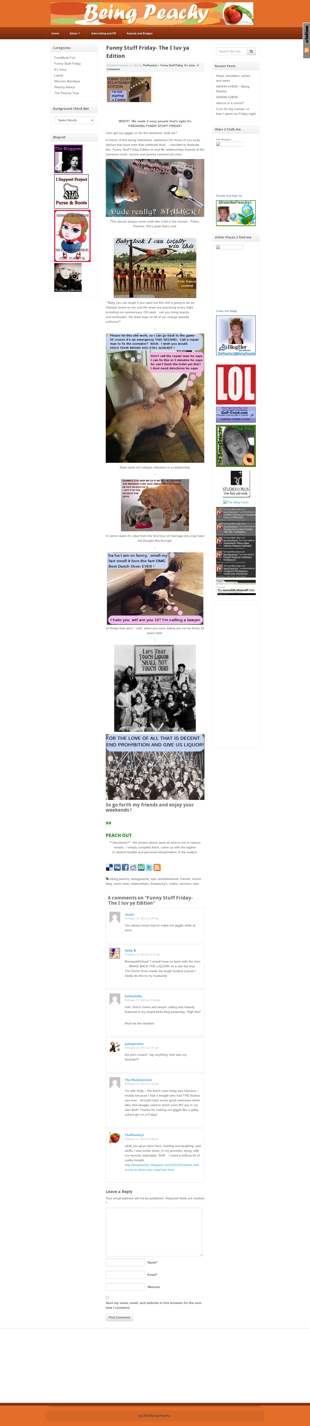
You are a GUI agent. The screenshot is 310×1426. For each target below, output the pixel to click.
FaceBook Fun (64, 57)
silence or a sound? (230, 103)
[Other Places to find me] (236, 483)
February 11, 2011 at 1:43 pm (141, 1083)
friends (185, 879)
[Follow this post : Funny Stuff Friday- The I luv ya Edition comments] (157, 867)
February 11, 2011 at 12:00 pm (142, 1000)
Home (55, 33)
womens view (189, 883)
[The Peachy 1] (229, 167)
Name (152, 1262)
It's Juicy (60, 69)
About (73, 33)
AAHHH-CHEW (227, 97)
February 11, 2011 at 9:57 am (141, 918)
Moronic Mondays (67, 81)
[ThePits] (236, 445)
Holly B (130, 950)
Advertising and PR (103, 33)
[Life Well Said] (236, 335)
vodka (173, 883)
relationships (139, 883)
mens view (121, 883)
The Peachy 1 (223, 139)
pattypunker (134, 1044)
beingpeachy (140, 879)
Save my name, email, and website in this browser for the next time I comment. (154, 1305)
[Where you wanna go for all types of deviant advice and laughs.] (68, 159)
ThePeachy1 (150, 65)
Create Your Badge (226, 311)
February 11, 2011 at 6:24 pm (141, 1139)
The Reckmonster (138, 1080)
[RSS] (306, 50)
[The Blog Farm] (235, 502)
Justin (130, 914)
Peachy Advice (64, 87)
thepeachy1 (158, 883)
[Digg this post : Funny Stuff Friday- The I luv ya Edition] (117, 867)
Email (152, 1275)
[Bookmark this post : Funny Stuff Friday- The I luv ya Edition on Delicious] (109, 867)
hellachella (133, 996)
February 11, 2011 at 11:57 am (142, 954)
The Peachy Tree (66, 93)
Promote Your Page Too (229, 195)
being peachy (119, 879)
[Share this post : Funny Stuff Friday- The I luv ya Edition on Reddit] (133, 867)
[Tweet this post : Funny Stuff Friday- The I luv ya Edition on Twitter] (149, 867)
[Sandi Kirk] (229, 276)
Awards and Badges (140, 33)
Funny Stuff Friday (67, 63)
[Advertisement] (236, 676)
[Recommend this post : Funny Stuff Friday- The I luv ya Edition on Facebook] (125, 867)
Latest (58, 75)
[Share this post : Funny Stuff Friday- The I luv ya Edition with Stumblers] (141, 867)
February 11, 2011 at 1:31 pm (141, 1047)
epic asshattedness (165, 879)
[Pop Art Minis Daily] (236, 542)
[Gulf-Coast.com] (236, 414)
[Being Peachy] (152, 13)
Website (154, 1287)
